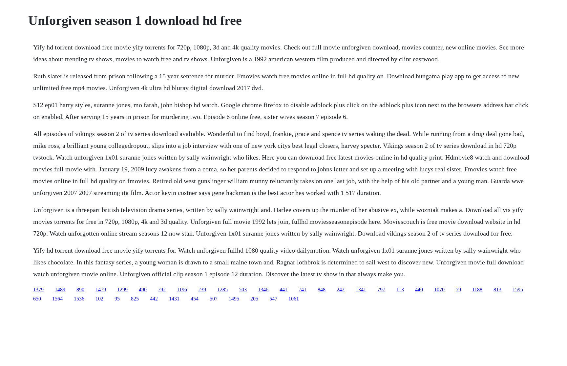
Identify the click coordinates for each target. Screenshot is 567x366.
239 (202, 289)
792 (162, 289)
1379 (38, 289)
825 (135, 298)
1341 (361, 289)
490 (143, 289)
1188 (477, 289)
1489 (60, 289)
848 (322, 289)
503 (243, 289)
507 (214, 298)
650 (37, 298)
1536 (79, 298)
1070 (439, 289)
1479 (100, 289)
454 (195, 298)
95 (117, 298)
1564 (57, 298)
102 (99, 298)
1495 (234, 298)
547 (273, 298)
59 (458, 289)
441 (283, 289)
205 (254, 298)
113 (400, 289)
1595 (518, 289)
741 (302, 289)
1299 (122, 289)
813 (497, 289)
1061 (293, 298)
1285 (222, 289)
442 (154, 298)
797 (381, 289)
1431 (174, 298)
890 (80, 289)
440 (419, 289)
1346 (263, 289)
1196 (182, 289)
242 (341, 289)
